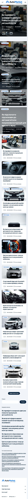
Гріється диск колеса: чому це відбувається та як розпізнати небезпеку (12, 444)
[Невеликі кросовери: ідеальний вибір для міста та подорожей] (14, 322)
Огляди (5, 317)
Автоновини (5, 91)
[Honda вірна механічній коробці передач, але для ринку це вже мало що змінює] (14, 97)
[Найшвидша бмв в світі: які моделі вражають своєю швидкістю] (14, 347)
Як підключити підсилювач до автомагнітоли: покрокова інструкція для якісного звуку (12, 436)
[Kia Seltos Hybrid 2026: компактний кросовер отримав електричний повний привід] (14, 371)
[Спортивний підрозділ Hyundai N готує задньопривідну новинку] (14, 272)
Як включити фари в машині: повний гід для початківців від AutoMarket (12, 420)
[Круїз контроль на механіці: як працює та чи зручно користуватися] (14, 296)
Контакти (4, 496)
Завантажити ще (14, 393)
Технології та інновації (16, 91)
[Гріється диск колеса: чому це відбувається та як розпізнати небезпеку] (14, 246)
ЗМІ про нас (11, 496)
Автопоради (5, 6)
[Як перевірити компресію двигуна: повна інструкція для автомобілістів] (14, 57)
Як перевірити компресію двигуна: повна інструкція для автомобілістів (14, 413)
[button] (2, 2)
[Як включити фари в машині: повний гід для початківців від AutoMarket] (14, 20)
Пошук (3, 399)
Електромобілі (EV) (16, 365)
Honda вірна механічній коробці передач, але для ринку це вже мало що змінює (13, 428)
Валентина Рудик (6, 468)
